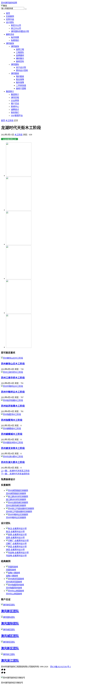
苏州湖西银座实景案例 (16, 493)
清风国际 (15, 64)
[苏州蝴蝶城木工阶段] (11, 428)
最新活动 (10, 34)
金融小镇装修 (12, 576)
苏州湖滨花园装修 (14, 582)
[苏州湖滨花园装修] (15, 579)
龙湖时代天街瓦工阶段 (15, 471)
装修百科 (20, 61)
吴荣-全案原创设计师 (15, 538)
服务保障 (20, 82)
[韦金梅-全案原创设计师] (17, 553)
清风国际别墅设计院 (20, 31)
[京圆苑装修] (12, 567)
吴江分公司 (16, 28)
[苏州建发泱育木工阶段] (12, 442)
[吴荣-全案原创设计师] (16, 534)
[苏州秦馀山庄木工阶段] (12, 358)
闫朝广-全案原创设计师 (16, 544)
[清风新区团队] (8, 605)
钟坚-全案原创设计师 (15, 550)
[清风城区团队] (8, 630)
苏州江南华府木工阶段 (13, 377)
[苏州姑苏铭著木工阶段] (12, 400)
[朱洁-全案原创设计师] (16, 528)
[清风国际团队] (8, 617)
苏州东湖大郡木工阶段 (13, 462)
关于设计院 (21, 67)
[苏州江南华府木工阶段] (12, 372)
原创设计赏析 (22, 70)
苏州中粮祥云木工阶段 (13, 392)
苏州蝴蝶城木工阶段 (11, 434)
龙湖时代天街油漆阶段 (15, 474)
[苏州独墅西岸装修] (15, 585)
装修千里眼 (21, 88)
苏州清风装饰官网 (9, 3)
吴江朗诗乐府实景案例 (16, 499)
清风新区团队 (10, 611)
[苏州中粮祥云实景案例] (17, 514)
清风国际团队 (10, 623)
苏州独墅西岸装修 (14, 588)
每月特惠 (15, 37)
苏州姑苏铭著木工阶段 (13, 406)
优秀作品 (10, 19)
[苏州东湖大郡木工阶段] (12, 456)
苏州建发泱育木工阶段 (13, 448)
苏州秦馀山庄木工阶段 (13, 363)
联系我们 (15, 112)
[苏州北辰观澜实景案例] (17, 502)
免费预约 (15, 40)
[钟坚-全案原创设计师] (16, 547)
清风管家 (15, 73)
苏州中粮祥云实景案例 (16, 517)
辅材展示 (20, 58)
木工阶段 (10, 120)
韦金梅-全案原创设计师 (16, 556)
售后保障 (20, 79)
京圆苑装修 (11, 570)
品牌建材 (20, 55)
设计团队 (10, 22)
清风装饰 (10, 43)
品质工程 (20, 49)
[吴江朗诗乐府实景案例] (17, 496)
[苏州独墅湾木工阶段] (11, 414)
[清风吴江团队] (8, 654)
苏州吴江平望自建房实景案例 (19, 511)
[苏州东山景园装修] (15, 591)
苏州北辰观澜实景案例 (16, 505)
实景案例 (10, 16)
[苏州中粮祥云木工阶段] (12, 386)
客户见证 (15, 103)
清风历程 (15, 97)
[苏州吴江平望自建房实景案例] (20, 508)
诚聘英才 (15, 109)
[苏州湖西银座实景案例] (17, 490)
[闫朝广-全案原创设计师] (17, 541)
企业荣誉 (15, 100)
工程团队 (20, 52)
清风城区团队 (10, 636)
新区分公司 (16, 25)
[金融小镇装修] (13, 573)
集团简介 (10, 91)
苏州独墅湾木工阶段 (11, 420)
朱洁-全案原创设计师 (15, 531)
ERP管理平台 (17, 115)
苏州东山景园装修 (14, 594)
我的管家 (20, 76)
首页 (8, 13)
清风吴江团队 (10, 660)
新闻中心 (15, 106)
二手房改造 (21, 85)
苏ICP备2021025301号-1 (60, 667)
